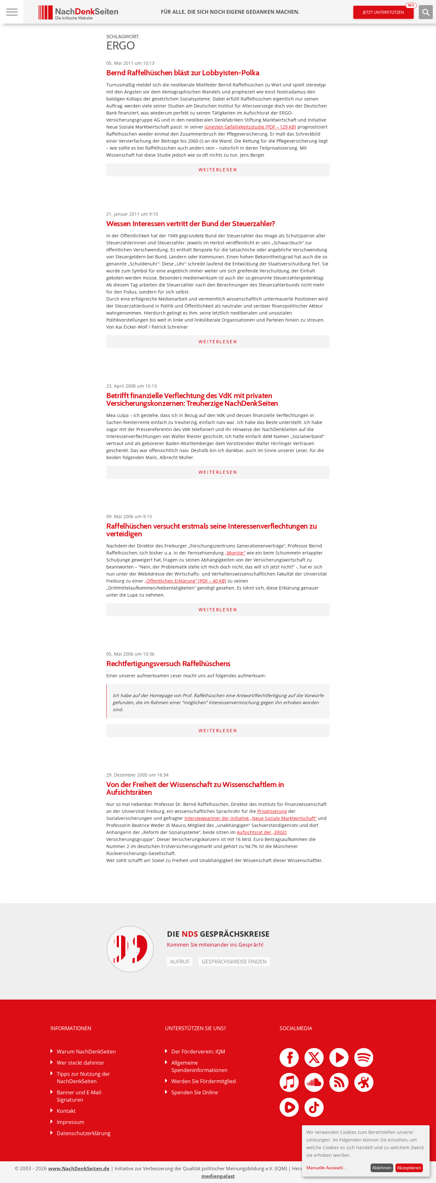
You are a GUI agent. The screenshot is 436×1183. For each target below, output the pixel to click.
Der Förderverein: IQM (198, 1051)
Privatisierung (272, 811)
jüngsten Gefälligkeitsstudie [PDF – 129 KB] (250, 127)
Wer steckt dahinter (80, 1062)
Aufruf (179, 961)
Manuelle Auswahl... (326, 1167)
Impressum (70, 1122)
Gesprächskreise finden (234, 961)
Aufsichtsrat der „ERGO (262, 832)
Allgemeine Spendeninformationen (199, 1066)
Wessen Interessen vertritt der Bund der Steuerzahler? (190, 223)
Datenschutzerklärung (83, 1133)
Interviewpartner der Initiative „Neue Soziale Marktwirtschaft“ (250, 818)
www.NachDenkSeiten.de (78, 1168)
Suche (426, 12)
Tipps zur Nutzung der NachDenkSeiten (83, 1077)
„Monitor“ (235, 553)
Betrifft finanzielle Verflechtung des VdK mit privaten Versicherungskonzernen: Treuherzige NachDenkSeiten (192, 399)
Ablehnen (381, 1167)
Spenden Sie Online (194, 1092)
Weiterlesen (218, 170)
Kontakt (66, 1110)
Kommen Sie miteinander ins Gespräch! (215, 944)
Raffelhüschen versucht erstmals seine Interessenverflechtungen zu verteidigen (211, 529)
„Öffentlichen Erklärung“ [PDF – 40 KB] (185, 581)
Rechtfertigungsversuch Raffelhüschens (168, 663)
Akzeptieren (409, 1167)
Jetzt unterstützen (388, 10)
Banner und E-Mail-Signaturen (79, 1096)
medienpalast (218, 1176)
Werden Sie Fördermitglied (203, 1081)
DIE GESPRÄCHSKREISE (218, 933)
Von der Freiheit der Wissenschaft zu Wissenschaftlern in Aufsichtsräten (195, 788)
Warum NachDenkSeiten (86, 1051)
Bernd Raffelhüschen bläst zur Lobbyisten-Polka (182, 72)
